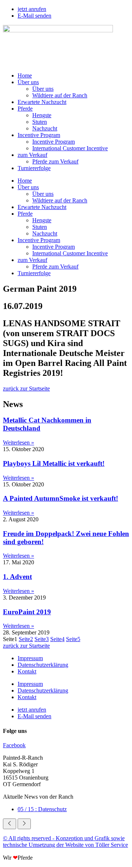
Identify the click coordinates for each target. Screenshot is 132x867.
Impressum (30, 658)
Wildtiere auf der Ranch (59, 95)
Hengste (41, 115)
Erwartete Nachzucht (42, 102)
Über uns (28, 82)
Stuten (39, 122)
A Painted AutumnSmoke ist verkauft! (60, 498)
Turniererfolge (34, 168)
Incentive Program (39, 135)
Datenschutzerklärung (43, 665)
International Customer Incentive (70, 148)
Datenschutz (42, 809)
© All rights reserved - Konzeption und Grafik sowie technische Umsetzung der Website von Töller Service (65, 841)
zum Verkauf (32, 155)
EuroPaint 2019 (27, 612)
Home (25, 75)
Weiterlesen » (18, 442)
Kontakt (27, 671)
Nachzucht (44, 128)
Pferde (25, 108)
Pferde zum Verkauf (55, 161)
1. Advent (17, 576)
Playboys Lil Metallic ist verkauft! (53, 463)
